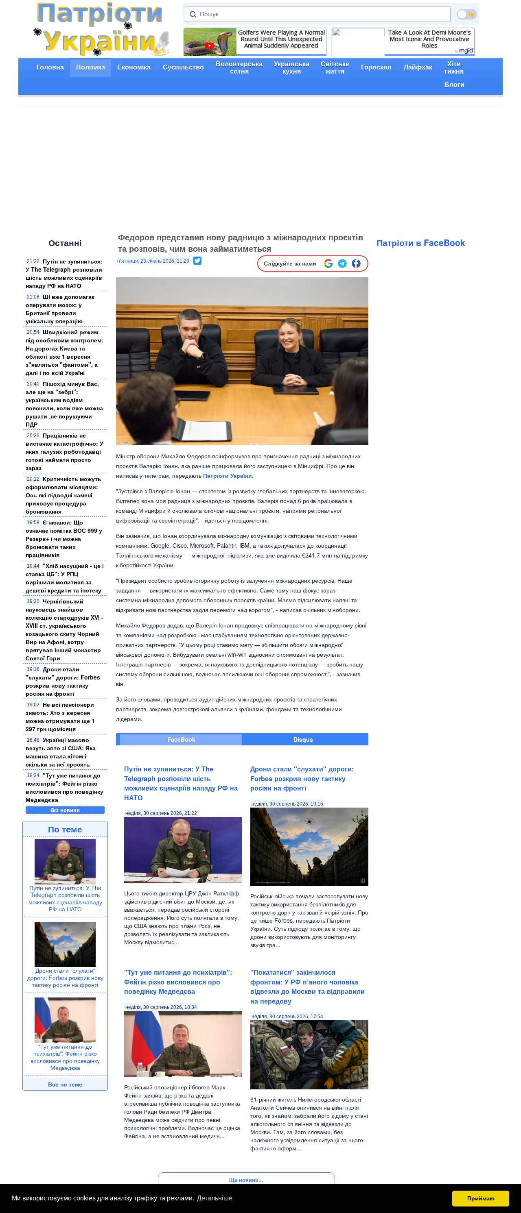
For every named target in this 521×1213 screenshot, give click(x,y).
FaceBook (181, 739)
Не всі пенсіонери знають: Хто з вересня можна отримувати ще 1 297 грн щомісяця (61, 716)
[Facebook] (356, 263)
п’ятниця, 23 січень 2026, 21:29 (153, 261)
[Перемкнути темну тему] (467, 14)
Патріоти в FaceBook (421, 242)
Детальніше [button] (214, 1198)
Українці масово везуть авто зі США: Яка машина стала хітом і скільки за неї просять (61, 752)
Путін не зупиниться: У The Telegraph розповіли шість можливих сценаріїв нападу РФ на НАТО (64, 273)
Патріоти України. (228, 475)
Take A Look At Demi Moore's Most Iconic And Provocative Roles (429, 38)
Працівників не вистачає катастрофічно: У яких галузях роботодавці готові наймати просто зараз (64, 451)
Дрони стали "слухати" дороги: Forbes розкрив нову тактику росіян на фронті (63, 681)
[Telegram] (342, 263)
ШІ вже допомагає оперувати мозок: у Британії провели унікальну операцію (60, 308)
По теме (65, 829)
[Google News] (328, 263)
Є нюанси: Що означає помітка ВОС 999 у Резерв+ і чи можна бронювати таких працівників (64, 538)
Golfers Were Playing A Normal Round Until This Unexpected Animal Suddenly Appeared (281, 38)
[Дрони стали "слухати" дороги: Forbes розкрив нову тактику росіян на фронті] (65, 943)
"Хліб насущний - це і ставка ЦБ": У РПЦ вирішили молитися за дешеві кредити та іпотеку (65, 578)
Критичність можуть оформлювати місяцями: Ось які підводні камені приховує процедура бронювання (63, 495)
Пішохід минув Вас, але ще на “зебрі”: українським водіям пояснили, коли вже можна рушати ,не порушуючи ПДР (64, 403)
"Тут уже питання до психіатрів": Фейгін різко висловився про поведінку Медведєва (64, 787)
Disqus (303, 739)
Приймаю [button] (481, 1198)
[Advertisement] (260, 168)
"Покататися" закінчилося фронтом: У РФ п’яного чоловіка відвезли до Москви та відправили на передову (307, 986)
